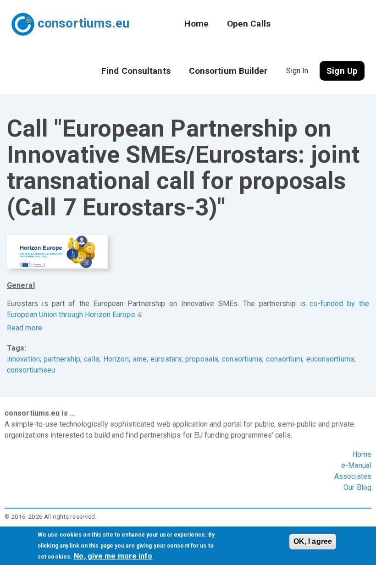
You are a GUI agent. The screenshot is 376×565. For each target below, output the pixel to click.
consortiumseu (31, 370)
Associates (352, 476)
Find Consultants (136, 71)
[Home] (24, 20)
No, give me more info (113, 556)
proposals (201, 359)
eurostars (166, 359)
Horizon (116, 359)
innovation (23, 359)
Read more (24, 328)
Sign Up (342, 71)
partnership (62, 359)
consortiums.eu (83, 23)
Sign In (297, 70)
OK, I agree (312, 541)
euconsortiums (330, 359)
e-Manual (356, 465)
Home (196, 23)
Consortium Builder (228, 71)
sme (140, 359)
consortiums (242, 359)
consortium (284, 359)
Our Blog (357, 487)
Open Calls (249, 23)
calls (92, 359)
